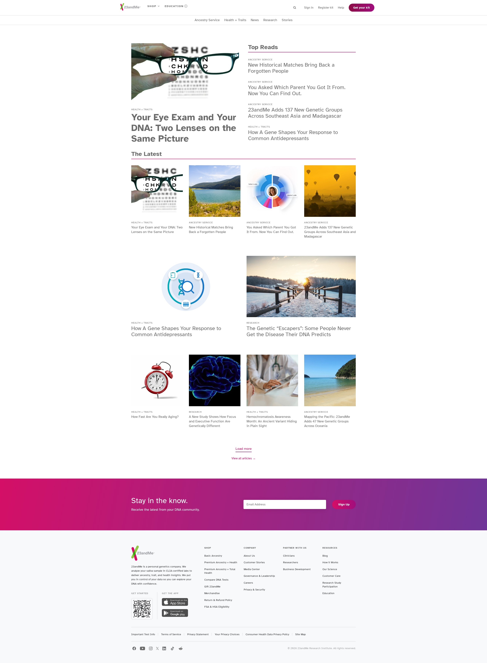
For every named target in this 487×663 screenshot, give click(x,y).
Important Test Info (143, 634)
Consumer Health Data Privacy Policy (267, 634)
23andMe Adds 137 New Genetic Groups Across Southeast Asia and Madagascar (295, 112)
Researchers (290, 562)
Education (174, 6)
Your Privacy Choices (227, 634)
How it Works (330, 562)
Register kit (325, 8)
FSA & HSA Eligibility (216, 606)
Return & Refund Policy (218, 600)
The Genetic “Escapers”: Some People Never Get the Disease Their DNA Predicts (299, 331)
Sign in (309, 8)
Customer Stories (254, 562)
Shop (151, 6)
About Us (249, 555)
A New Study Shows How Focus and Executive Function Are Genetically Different (212, 421)
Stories (287, 20)
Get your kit (361, 7)
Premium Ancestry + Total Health (219, 571)
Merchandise (212, 593)
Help (341, 8)
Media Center (252, 569)
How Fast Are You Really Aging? (155, 417)
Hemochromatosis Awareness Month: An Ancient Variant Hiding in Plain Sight (272, 421)
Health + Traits (235, 20)
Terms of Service (171, 634)
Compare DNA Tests (216, 579)
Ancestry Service (207, 20)
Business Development (297, 569)
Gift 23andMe (212, 586)
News (255, 20)
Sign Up (344, 504)
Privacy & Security (254, 589)
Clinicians (289, 555)
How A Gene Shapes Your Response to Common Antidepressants (293, 135)
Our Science (329, 569)
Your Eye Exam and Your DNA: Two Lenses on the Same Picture (183, 128)
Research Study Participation (331, 584)
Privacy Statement (198, 634)
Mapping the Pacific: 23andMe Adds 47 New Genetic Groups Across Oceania (327, 421)
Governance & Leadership (259, 576)
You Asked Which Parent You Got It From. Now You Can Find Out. (296, 90)
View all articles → (244, 458)
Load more (244, 449)
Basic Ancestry (213, 555)
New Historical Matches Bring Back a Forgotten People (291, 67)
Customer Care (331, 576)
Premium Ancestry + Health (220, 562)
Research (270, 20)
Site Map (300, 634)
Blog (325, 555)
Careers (248, 582)
